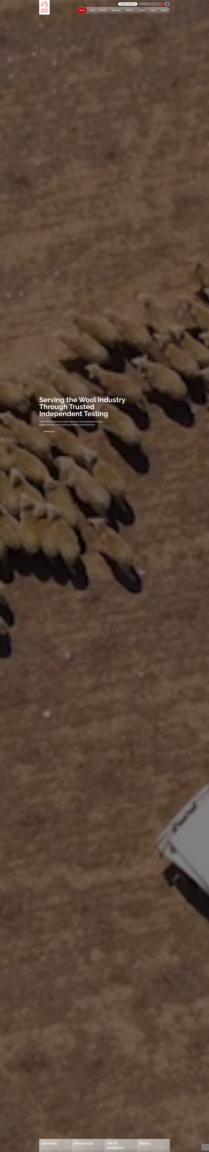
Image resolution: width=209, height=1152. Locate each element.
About (92, 10)
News (153, 10)
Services (103, 10)
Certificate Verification (128, 4)
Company (142, 10)
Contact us (49, 432)
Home (82, 10)
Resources (116, 10)
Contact (164, 10)
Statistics (129, 10)
